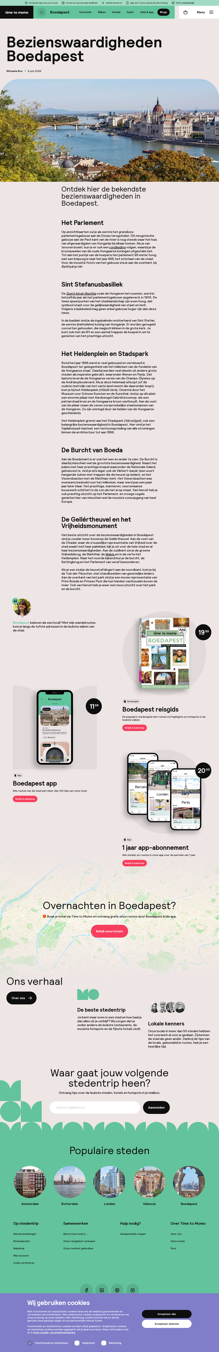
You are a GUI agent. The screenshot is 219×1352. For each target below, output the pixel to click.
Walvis (110, 554)
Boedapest (60, 12)
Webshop (18, 1248)
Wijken (102, 12)
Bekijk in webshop (134, 727)
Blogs (163, 12)
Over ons (18, 998)
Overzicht (85, 12)
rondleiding (117, 247)
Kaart (130, 12)
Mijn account (21, 1255)
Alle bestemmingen (24, 1234)
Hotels (116, 12)
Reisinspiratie (21, 1241)
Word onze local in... (75, 1234)
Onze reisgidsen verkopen (79, 1241)
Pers (173, 1248)
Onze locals (178, 1241)
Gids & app (147, 12)
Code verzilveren (23, 1262)
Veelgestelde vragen (133, 1234)
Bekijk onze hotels (109, 931)
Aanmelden (156, 1107)
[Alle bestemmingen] (41, 12)
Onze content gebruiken (78, 1248)
